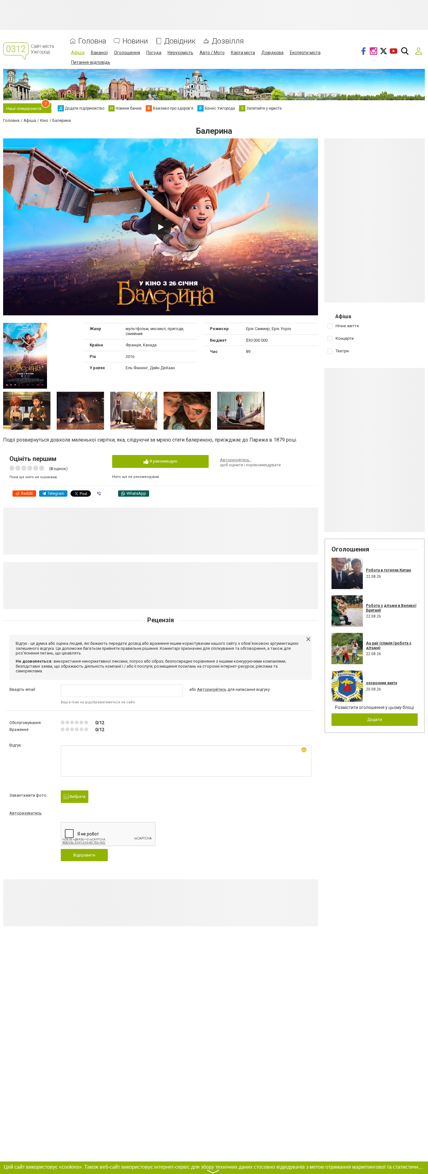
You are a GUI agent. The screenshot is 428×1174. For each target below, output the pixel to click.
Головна (92, 41)
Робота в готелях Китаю (388, 570)
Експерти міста (305, 52)
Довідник (180, 41)
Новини (135, 41)
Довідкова (272, 52)
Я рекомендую (163, 461)
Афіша (78, 52)
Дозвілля (228, 41)
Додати (374, 719)
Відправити (84, 855)
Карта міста (243, 52)
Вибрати (77, 796)
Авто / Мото (212, 52)
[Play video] (160, 227)
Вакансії (99, 52)
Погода (153, 52)
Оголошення (127, 52)
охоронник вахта (381, 683)
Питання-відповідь (90, 62)
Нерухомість (180, 52)
